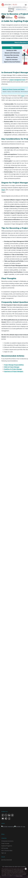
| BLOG (14, 5)
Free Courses (5, 843)
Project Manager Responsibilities (14, 365)
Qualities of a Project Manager (13, 369)
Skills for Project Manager (11, 367)
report (23, 95)
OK (26, 868)
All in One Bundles (6, 850)
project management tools (17, 79)
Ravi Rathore (21, 17)
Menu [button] (24, 4)
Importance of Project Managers (13, 371)
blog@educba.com (21, 9)
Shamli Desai (9, 17)
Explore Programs (6, 845)
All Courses (4, 848)
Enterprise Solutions (7, 841)
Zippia (3, 190)
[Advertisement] (18, 395)
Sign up (3, 853)
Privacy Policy (19, 875)
